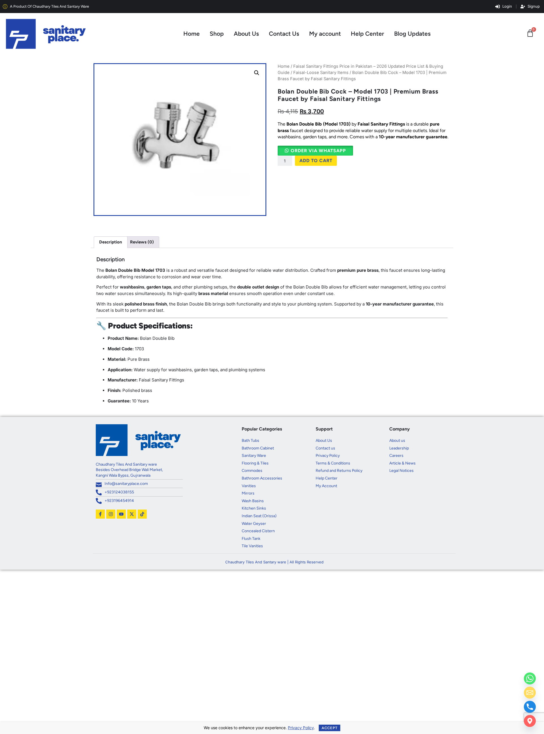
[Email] (530, 693)
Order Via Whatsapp (318, 150)
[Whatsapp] (530, 678)
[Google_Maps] (530, 721)
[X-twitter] (131, 514)
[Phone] (530, 707)
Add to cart (315, 160)
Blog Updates (412, 33)
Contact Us (284, 33)
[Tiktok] (142, 514)
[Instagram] (110, 514)
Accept (329, 728)
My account (325, 33)
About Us (246, 33)
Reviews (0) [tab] (142, 242)
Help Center (367, 33)
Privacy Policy (301, 727)
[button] (257, 73)
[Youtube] (121, 514)
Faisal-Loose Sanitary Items (320, 72)
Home (191, 33)
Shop (217, 33)
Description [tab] (110, 242)
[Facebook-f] (100, 514)
